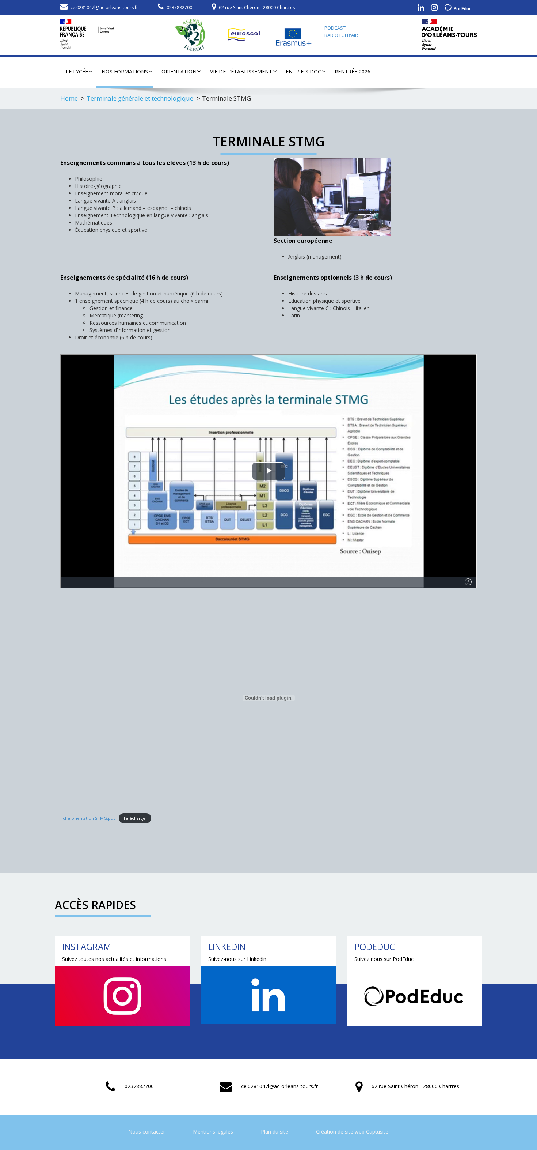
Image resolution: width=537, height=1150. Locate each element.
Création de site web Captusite (352, 1131)
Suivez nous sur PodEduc (384, 958)
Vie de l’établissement (241, 71)
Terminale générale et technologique (140, 98)
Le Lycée (77, 71)
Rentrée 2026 (352, 71)
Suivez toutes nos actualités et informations (114, 958)
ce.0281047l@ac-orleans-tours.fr (104, 7)
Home (69, 98)
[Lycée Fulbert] (87, 32)
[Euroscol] (245, 34)
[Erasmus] (294, 34)
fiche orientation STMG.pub (88, 818)
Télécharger (135, 818)
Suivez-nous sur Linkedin (237, 958)
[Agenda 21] (193, 34)
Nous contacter (146, 1131)
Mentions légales (213, 1131)
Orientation (179, 71)
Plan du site (274, 1131)
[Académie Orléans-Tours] (449, 34)
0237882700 (179, 7)
